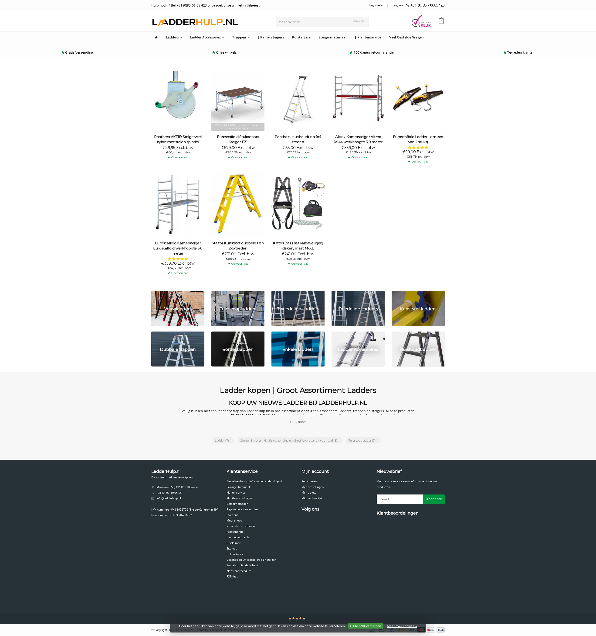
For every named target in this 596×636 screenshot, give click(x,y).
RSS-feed (232, 576)
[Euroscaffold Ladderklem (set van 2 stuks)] (418, 97)
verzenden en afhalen (241, 526)
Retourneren (235, 532)
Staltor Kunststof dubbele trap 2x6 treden (238, 245)
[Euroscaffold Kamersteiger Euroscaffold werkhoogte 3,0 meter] (177, 203)
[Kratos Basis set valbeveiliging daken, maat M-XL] (298, 203)
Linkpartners (235, 554)
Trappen (239, 37)
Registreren (376, 5)
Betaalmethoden (237, 504)
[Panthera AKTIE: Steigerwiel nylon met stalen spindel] (177, 97)
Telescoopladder (362, 440)
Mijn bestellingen (312, 487)
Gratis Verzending (79, 52)
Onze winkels (226, 52)
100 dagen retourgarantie (374, 52)
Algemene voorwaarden (242, 509)
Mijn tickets (308, 492)
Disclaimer (233, 543)
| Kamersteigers (270, 37)
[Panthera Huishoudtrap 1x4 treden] (298, 97)
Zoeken (358, 21)
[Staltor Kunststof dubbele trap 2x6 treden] (237, 203)
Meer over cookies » (402, 626)
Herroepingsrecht (238, 537)
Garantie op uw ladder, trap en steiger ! (252, 560)
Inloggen (397, 5)
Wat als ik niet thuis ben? (242, 565)
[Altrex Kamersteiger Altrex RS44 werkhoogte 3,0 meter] (358, 97)
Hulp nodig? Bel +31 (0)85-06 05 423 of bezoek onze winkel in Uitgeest (205, 5)
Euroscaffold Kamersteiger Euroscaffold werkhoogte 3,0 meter (178, 248)
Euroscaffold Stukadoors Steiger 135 (238, 139)
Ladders (172, 37)
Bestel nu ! (176, 154)
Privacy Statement (238, 487)
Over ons (232, 515)
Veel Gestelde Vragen (406, 37)
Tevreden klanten (521, 52)
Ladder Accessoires (205, 37)
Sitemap (232, 548)
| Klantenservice (368, 37)
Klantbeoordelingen (239, 498)
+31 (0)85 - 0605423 (427, 5)
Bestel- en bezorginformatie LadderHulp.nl (254, 481)
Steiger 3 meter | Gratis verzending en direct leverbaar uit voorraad (288, 440)
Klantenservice (236, 492)
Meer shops (234, 520)
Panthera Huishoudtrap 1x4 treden (298, 139)
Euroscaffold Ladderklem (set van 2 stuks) (418, 139)
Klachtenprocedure (239, 571)
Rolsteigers (301, 37)
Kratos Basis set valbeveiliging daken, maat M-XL (298, 245)
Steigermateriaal (332, 37)
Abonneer (434, 499)
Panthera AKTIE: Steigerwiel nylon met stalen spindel (178, 139)
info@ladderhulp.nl (168, 498)
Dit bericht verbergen (365, 626)
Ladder (222, 440)
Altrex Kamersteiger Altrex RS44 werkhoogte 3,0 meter (358, 139)
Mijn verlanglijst (311, 498)
